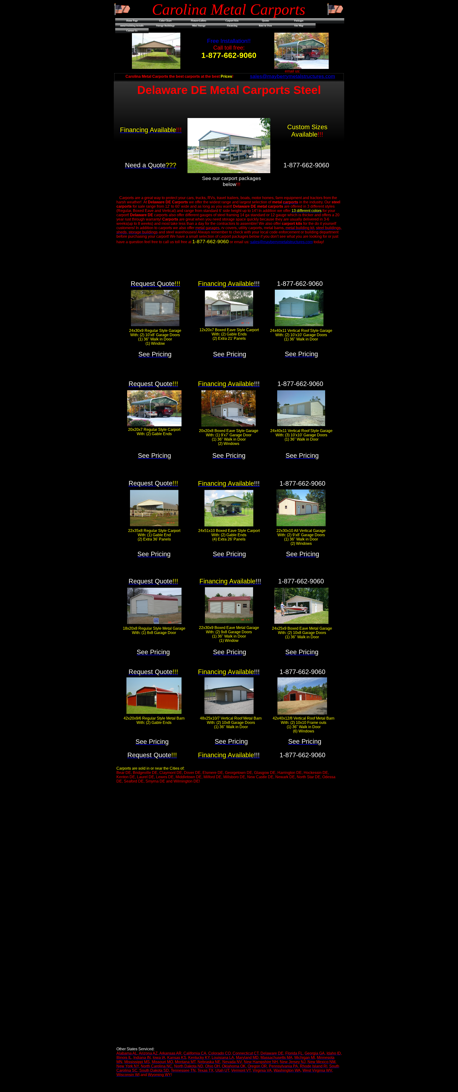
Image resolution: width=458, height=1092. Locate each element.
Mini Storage (198, 25)
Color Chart (165, 20)
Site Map (298, 25)
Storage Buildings (165, 25)
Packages (298, 20)
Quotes (265, 20)
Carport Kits (232, 20)
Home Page (132, 20)
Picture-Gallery (198, 20)
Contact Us (131, 30)
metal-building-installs (132, 25)
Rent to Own (265, 25)
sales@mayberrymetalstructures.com (281, 242)
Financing (232, 25)
